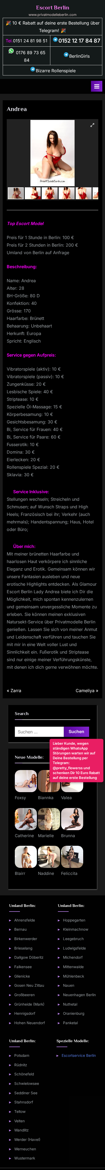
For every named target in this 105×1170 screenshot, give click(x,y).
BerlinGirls (79, 56)
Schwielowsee (26, 1083)
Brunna (68, 835)
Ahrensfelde (24, 920)
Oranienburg (73, 1013)
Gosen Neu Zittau (29, 985)
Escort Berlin (52, 7)
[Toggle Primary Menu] (96, 86)
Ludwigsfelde (74, 948)
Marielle (46, 835)
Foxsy (20, 797)
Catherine (24, 835)
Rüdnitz (20, 1065)
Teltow (20, 1111)
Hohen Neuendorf (29, 1023)
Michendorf (73, 957)
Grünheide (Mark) (29, 1004)
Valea (66, 797)
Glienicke (22, 976)
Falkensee (23, 967)
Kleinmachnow (75, 929)
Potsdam (21, 1055)
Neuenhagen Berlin (79, 995)
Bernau (20, 929)
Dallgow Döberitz (29, 957)
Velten (19, 1121)
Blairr (20, 873)
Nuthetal (70, 1004)
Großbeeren (24, 995)
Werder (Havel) (27, 1139)
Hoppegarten (74, 920)
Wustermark (24, 1158)
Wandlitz (21, 1130)
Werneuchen (25, 1149)
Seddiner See (25, 1093)
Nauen (68, 985)
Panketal (70, 1023)
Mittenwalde (73, 967)
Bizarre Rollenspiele (56, 70)
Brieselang (23, 948)
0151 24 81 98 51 (30, 40)
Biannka (46, 797)
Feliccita (69, 873)
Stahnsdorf (23, 1102)
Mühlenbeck (73, 976)
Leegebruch (73, 939)
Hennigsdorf (24, 1013)
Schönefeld (24, 1074)
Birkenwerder (25, 939)
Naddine (46, 873)
